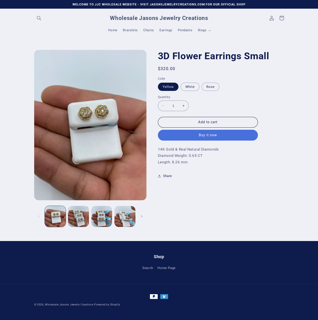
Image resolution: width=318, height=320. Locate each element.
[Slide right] (141, 216)
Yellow (168, 87)
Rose (210, 87)
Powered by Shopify (107, 304)
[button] (39, 18)
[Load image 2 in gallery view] (78, 216)
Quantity (164, 96)
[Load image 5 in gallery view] (101, 216)
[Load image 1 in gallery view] (55, 216)
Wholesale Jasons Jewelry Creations (69, 304)
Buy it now (208, 135)
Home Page (166, 268)
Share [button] (167, 176)
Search (147, 268)
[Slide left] (39, 216)
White (190, 87)
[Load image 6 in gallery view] (124, 216)
